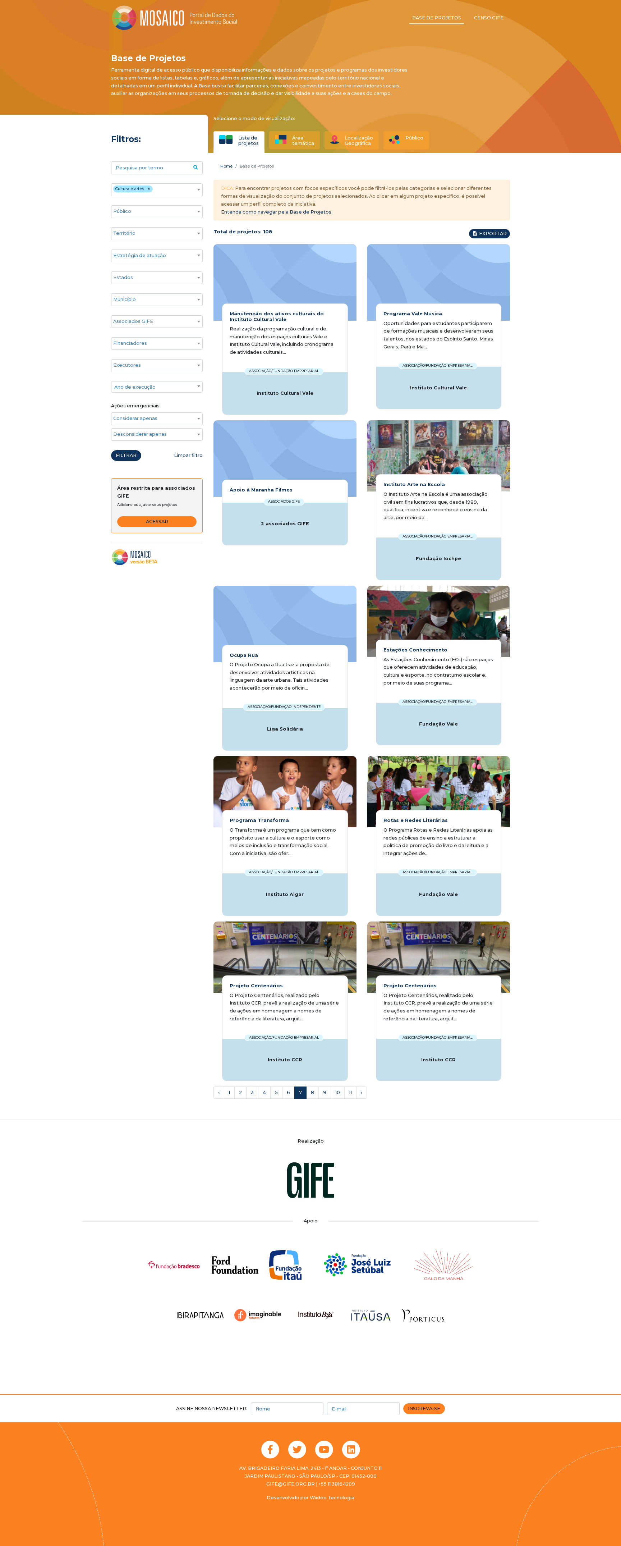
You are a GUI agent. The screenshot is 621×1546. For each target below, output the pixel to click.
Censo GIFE (488, 17)
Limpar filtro (188, 455)
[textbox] (156, 387)
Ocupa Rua (244, 655)
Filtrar (126, 455)
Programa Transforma (259, 820)
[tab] (238, 140)
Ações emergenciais (135, 405)
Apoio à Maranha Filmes (261, 490)
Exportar (492, 233)
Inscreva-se (424, 1408)
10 (337, 1092)
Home (226, 166)
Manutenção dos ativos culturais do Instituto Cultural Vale (277, 316)
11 (350, 1092)
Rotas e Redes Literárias (415, 820)
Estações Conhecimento (415, 650)
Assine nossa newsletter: (211, 1408)
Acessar (157, 521)
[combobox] (157, 189)
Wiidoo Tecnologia (332, 1497)
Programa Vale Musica (412, 313)
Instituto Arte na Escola (414, 484)
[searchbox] (156, 189)
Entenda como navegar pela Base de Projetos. (276, 212)
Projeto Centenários (256, 985)
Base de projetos (436, 17)
